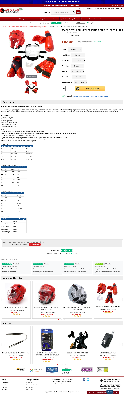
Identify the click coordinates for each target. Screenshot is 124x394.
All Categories (23, 19)
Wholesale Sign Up (31, 385)
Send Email (5, 383)
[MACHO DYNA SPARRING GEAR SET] (108, 294)
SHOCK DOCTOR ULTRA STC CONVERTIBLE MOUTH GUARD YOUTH (46, 354)
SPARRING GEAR (28, 27)
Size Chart (5, 385)
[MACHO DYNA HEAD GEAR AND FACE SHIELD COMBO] (46, 294)
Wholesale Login (117, 6)
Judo (40, 19)
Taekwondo (31, 19)
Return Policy (30, 387)
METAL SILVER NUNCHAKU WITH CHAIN (16, 353)
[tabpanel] (16, 300)
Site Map (4, 387)
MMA (48, 19)
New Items (103, 19)
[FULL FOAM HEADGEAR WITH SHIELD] (16, 294)
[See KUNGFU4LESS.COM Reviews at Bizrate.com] (52, 370)
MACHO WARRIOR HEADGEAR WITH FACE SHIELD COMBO (77, 309)
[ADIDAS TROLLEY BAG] (108, 339)
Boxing (71, 19)
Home (5, 27)
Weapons (96, 19)
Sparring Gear (84, 19)
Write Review (74, 36)
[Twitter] (88, 379)
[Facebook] (84, 379)
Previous (3, 299)
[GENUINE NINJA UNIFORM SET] (77, 339)
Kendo (57, 19)
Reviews (4, 389)
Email (91, 8)
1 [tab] (58, 319)
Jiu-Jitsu (44, 19)
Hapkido (62, 19)
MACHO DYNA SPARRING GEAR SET (108, 306)
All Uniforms (77, 19)
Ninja (66, 19)
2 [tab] (61, 319)
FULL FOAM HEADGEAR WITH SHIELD (16, 308)
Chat (83, 8)
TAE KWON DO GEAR (15, 27)
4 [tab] (65, 364)
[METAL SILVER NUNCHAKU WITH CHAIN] (16, 339)
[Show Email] (113, 392)
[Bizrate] (55, 373)
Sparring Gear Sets (41, 27)
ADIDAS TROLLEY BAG (108, 353)
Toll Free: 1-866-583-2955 (105, 8)
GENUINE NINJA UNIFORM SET (77, 353)
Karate (36, 19)
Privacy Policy (30, 389)
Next (121, 299)
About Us (29, 383)
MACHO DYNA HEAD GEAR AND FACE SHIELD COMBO (46, 309)
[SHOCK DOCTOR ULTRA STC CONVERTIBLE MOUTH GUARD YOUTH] (46, 339)
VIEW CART (119, 8)
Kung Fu (53, 19)
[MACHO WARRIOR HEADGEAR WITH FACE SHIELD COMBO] (77, 294)
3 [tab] (64, 319)
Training (91, 19)
